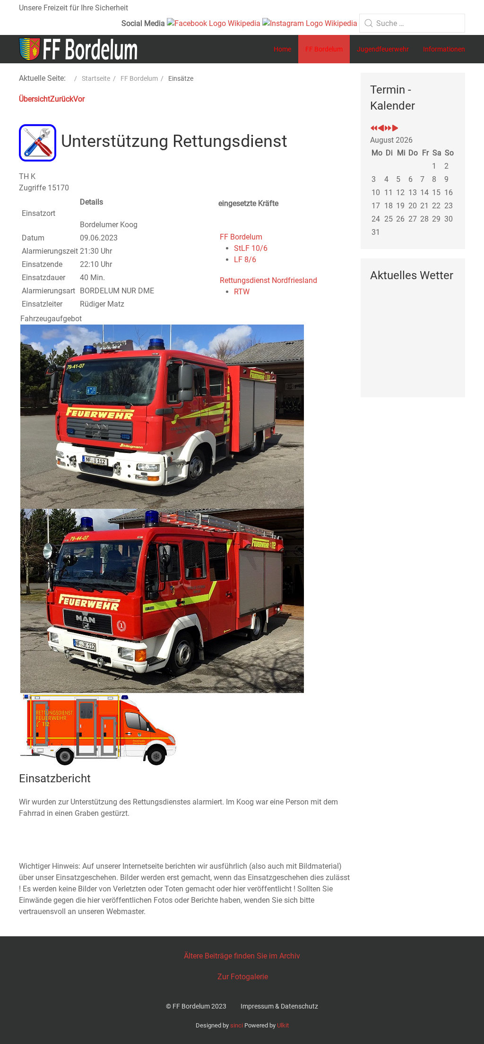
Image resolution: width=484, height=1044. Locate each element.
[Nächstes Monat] (395, 128)
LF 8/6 (245, 259)
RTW (242, 291)
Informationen (444, 49)
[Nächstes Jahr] (388, 128)
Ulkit (283, 1025)
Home (282, 49)
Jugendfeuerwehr (383, 49)
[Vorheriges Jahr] (374, 128)
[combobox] (412, 23)
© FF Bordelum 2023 (196, 1006)
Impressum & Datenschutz (279, 1006)
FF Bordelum (324, 49)
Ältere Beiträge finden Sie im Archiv (242, 955)
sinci (236, 1025)
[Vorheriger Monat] (381, 128)
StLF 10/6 (251, 248)
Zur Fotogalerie (242, 976)
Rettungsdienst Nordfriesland (268, 280)
